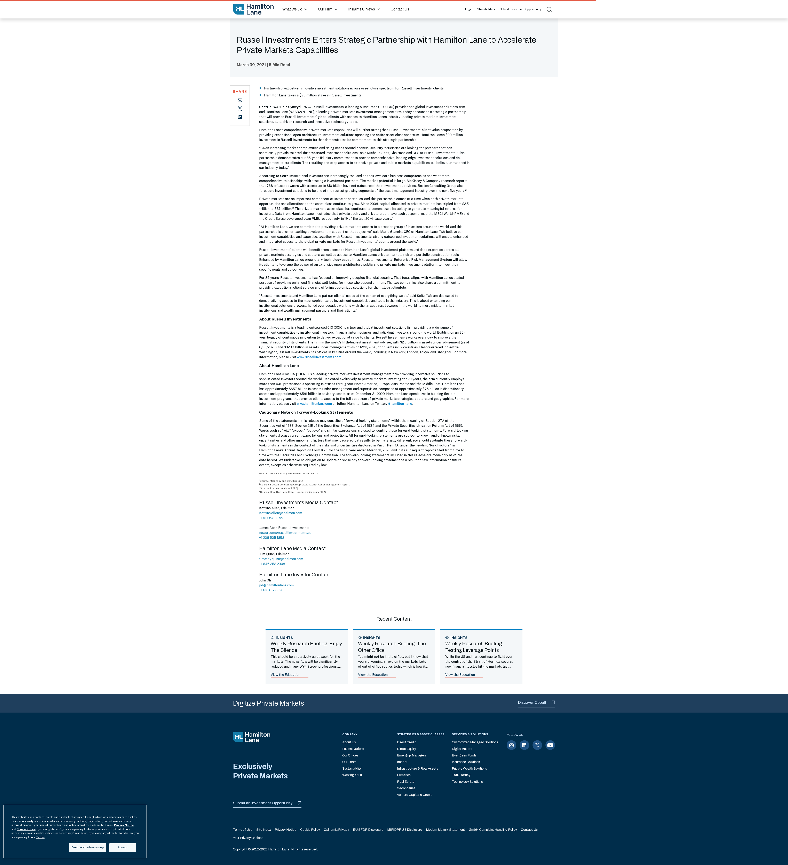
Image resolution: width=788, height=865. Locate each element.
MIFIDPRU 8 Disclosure (404, 829)
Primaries (404, 775)
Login (468, 9)
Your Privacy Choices (248, 838)
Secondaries (406, 788)
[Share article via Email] (240, 100)
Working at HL (352, 775)
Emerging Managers (412, 755)
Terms (40, 837)
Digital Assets (462, 749)
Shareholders (486, 9)
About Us (349, 742)
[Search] (549, 9)
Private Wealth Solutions (469, 768)
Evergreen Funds (464, 755)
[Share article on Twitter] (240, 108)
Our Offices (350, 755)
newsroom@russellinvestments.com (286, 533)
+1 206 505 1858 (271, 538)
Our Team (349, 762)
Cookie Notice (26, 829)
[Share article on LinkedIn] (240, 116)
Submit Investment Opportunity (520, 9)
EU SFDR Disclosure (368, 829)
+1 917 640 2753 (271, 518)
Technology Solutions (467, 781)
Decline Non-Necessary (87, 847)
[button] (295, 9)
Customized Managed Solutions (475, 742)
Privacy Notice (285, 829)
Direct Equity (406, 749)
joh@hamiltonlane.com (276, 585)
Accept (123, 847)
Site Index (263, 829)
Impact (402, 762)
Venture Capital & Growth (415, 794)
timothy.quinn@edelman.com (281, 559)
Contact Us (529, 829)
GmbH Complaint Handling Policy (493, 829)
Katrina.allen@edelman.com (280, 513)
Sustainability (352, 768)
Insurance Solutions (466, 762)
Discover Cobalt (532, 702)
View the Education (285, 675)
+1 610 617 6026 (271, 590)
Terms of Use (242, 829)
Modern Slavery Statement (445, 829)
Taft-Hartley (461, 775)
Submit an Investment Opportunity (263, 803)
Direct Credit (406, 742)
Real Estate (406, 781)
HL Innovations (353, 749)
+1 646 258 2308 (272, 564)
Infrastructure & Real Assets (417, 768)
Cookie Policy (310, 829)
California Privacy (336, 829)
